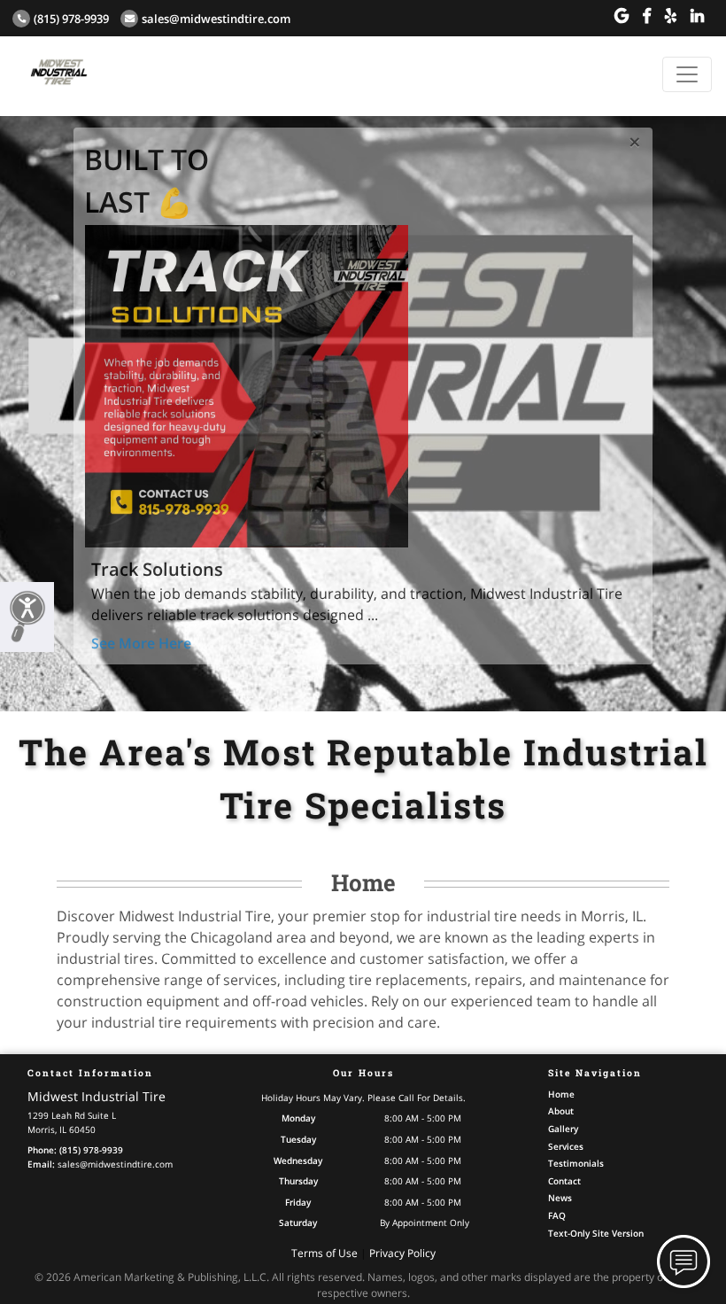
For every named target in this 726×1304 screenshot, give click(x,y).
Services (565, 1146)
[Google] (621, 16)
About (561, 1111)
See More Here (141, 643)
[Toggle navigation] (687, 74)
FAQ (557, 1215)
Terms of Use (324, 1253)
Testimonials (576, 1163)
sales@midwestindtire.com (216, 19)
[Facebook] (647, 16)
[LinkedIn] (697, 16)
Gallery (563, 1128)
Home (561, 1094)
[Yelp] (670, 16)
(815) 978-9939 (71, 19)
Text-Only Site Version (596, 1233)
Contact (564, 1181)
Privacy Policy (402, 1253)
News (560, 1197)
